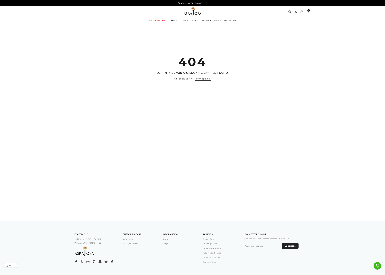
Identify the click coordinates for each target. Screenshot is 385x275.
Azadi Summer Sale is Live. (193, 3)
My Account (128, 239)
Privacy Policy (209, 239)
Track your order (130, 244)
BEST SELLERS (230, 20)
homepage (203, 78)
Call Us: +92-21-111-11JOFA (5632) (88, 239)
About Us (167, 239)
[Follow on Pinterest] (93, 261)
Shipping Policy (210, 244)
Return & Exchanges (212, 253)
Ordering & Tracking (212, 248)
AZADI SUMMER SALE (158, 20)
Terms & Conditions (211, 257)
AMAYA (185, 20)
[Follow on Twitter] (81, 261)
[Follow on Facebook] (75, 261)
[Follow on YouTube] (106, 261)
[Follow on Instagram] (87, 261)
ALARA (195, 20)
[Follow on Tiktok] (112, 261)
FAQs (165, 244)
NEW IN (174, 20)
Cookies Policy (209, 262)
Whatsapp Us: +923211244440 (87, 243)
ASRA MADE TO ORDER (211, 20)
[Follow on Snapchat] (100, 261)
